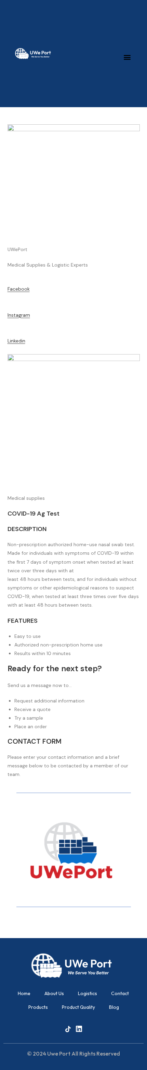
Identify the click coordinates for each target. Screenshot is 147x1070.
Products (38, 1007)
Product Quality (78, 1007)
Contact (120, 993)
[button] (127, 57)
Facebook (19, 289)
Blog (114, 1007)
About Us (54, 993)
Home (24, 993)
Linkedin (16, 341)
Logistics (87, 993)
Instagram (19, 315)
